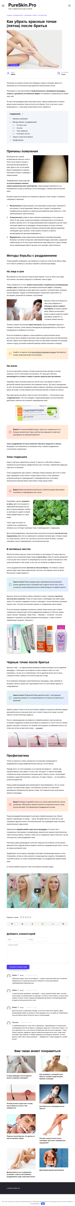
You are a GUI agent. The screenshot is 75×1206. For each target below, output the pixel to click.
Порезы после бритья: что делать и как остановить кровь (21, 1137)
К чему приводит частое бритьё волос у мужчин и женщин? (19, 1076)
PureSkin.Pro (22, 5)
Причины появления (20, 119)
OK (43, 1204)
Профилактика (18, 140)
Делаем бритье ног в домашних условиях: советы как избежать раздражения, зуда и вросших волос (21, 1174)
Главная (9, 15)
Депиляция (28, 15)
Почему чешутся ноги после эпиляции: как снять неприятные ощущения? (52, 1140)
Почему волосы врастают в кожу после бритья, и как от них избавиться (20, 1105)
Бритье (35, 15)
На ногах (20, 128)
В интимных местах (23, 134)
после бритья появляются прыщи (43, 352)
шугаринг (39, 728)
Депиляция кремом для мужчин (51, 1170)
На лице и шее (22, 125)
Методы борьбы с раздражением (25, 122)
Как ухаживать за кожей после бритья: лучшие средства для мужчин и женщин (51, 1076)
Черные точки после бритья (23, 137)
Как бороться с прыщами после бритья (51, 1107)
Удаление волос (18, 15)
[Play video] (37, 890)
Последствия (42, 15)
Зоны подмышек (22, 131)
